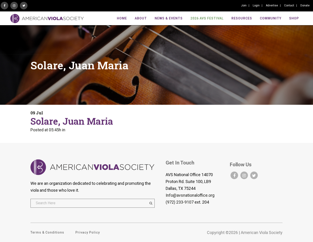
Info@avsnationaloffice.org (190, 195)
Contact (289, 5)
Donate (305, 5)
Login (256, 5)
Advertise (272, 5)
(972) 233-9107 (180, 202)
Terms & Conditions (47, 232)
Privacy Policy (87, 232)
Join (244, 5)
